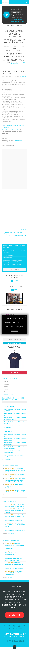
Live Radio (7, 381)
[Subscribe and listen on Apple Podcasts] (14, 315)
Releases (9, 494)
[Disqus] (14, 168)
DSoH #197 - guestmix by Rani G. (17, 235)
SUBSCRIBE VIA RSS (15, 339)
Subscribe (5, 129)
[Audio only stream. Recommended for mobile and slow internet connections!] (12, 281)
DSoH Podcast (16, 129)
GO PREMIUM (15, 269)
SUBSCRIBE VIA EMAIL (15, 343)
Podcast (6, 389)
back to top (23, 229)
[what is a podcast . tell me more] (21, 309)
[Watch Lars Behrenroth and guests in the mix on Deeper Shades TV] (12, 290)
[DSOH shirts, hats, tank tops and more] (14, 359)
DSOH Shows (22, 76)
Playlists (6, 386)
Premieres (9, 577)
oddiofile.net (18, 140)
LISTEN (16, 281)
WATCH (16, 290)
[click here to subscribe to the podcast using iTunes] (27, 130)
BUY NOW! (14, 373)
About (5, 391)
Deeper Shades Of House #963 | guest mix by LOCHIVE (13, 398)
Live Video (6, 384)
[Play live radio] (6, 15)
